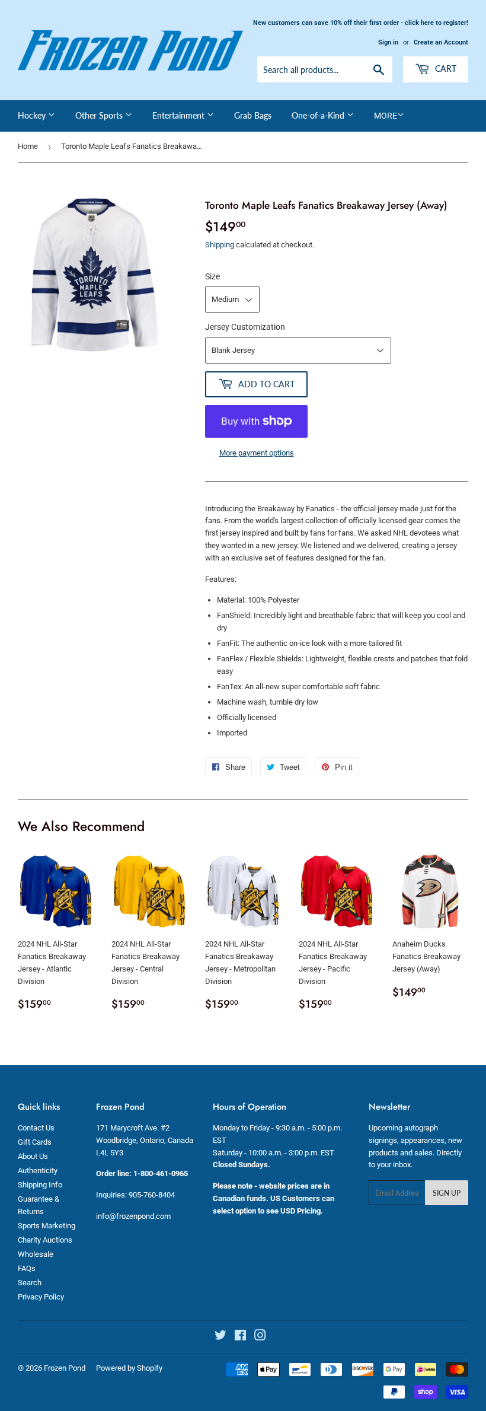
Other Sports (100, 115)
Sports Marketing (46, 1225)
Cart (444, 68)
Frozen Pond (64, 1368)
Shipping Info (40, 1184)
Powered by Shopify (129, 1368)
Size (212, 276)
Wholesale (35, 1254)
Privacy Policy (41, 1296)
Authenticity (37, 1170)
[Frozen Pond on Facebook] (240, 1337)
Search (29, 1282)
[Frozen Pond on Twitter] (220, 1337)
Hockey (33, 115)
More (385, 115)
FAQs (27, 1268)
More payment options (256, 452)
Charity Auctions (45, 1239)
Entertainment (179, 115)
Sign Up (447, 1193)
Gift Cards (35, 1142)
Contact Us (36, 1127)
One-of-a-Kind (319, 115)
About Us (33, 1156)
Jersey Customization (245, 327)
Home (28, 146)
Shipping (219, 244)
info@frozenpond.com (133, 1216)
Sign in (388, 42)
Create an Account (441, 42)
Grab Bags (252, 115)
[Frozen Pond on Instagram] (260, 1337)
